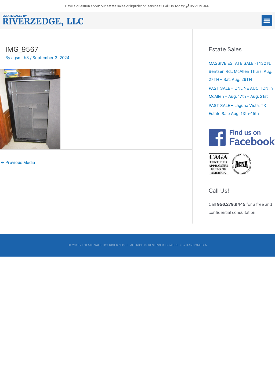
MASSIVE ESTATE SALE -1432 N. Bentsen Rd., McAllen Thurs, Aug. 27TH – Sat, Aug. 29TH (240, 71)
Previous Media (18, 162)
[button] (267, 20)
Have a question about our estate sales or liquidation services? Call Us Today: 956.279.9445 (137, 6)
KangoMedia (196, 245)
